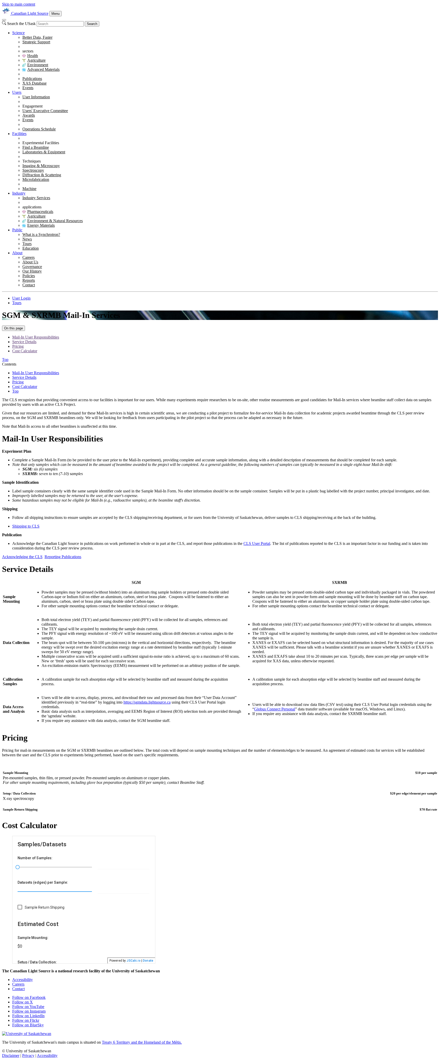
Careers (28, 257)
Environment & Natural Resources (55, 221)
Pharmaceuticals (40, 211)
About (17, 253)
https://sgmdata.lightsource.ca (147, 702)
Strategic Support (36, 42)
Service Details (24, 342)
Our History (32, 271)
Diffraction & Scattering (41, 175)
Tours (27, 243)
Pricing (18, 346)
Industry (18, 193)
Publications (32, 78)
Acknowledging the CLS (22, 557)
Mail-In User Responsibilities (35, 337)
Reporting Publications (63, 557)
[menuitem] (225, 60)
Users (16, 92)
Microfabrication (35, 179)
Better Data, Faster (37, 37)
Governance (32, 266)
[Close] (4, 20)
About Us (30, 262)
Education (30, 248)
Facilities (19, 133)
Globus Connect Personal (274, 709)
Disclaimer (10, 1055)
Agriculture (36, 60)
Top (15, 391)
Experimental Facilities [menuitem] (40, 143)
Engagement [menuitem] (32, 106)
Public (17, 230)
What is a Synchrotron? (41, 234)
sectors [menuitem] (27, 51)
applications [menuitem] (32, 207)
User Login (21, 298)
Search (92, 24)
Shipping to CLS (25, 526)
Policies (28, 276)
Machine (29, 188)
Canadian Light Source (29, 13)
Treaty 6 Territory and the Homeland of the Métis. (142, 1042)
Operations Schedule (39, 129)
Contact (28, 285)
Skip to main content (18, 4)
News (27, 239)
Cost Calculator (24, 351)
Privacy (28, 1055)
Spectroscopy (33, 170)
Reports (28, 280)
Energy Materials (41, 225)
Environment (37, 65)
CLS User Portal (256, 543)
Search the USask (21, 23)
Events (27, 88)
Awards (28, 115)
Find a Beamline (35, 147)
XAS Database (34, 83)
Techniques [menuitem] (31, 161)
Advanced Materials (43, 69)
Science (18, 33)
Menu (55, 14)
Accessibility (22, 979)
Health (32, 55)
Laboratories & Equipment (43, 152)
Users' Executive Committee (45, 111)
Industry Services (36, 198)
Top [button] (5, 359)
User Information (36, 97)
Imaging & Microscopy (41, 166)
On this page (13, 328)
